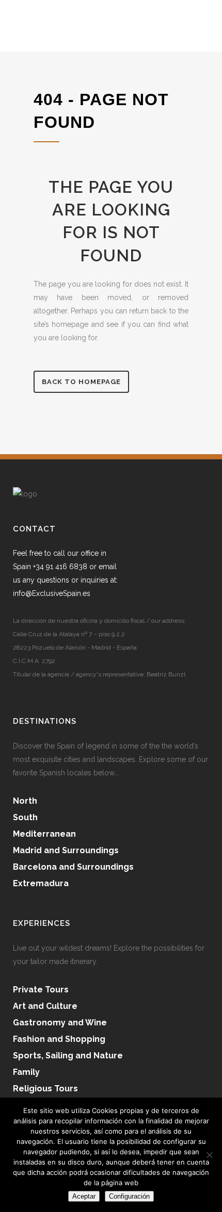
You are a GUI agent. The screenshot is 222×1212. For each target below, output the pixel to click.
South (25, 817)
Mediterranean (44, 834)
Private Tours (41, 989)
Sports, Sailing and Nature (68, 1055)
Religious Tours (45, 1088)
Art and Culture (45, 1006)
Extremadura (41, 883)
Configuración (129, 1196)
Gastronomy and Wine (60, 1022)
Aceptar (84, 1196)
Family (26, 1072)
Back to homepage (81, 382)
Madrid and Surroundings (66, 850)
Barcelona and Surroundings (73, 867)
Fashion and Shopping (59, 1039)
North (25, 801)
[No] (209, 1155)
